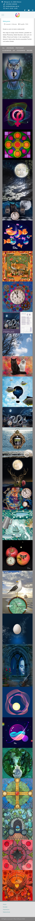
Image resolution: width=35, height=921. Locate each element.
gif (14, 50)
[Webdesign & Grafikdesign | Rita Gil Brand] (17, 15)
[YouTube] (29, 10)
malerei (29, 50)
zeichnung (10, 48)
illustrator (6, 50)
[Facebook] (25, 10)
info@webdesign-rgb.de (12, 6)
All (3, 48)
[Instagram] (33, 10)
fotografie (21, 50)
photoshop (20, 48)
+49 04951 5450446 (11, 4)
